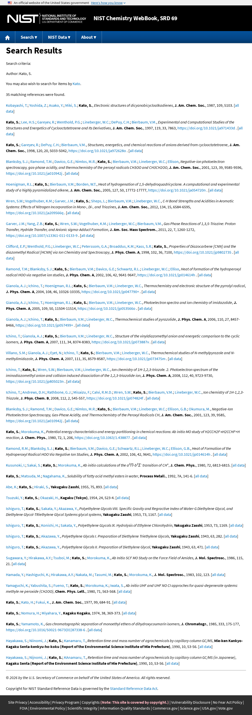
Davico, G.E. (64, 161)
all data (136, 150)
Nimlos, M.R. (85, 161)
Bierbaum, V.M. (144, 122)
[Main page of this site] (7, 37)
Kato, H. (27, 602)
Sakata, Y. (49, 508)
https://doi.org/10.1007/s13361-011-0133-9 (42, 235)
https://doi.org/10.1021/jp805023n (35, 381)
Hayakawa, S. (17, 640)
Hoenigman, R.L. (19, 184)
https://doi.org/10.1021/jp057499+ (44, 325)
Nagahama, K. (54, 475)
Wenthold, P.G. (69, 122)
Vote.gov (225, 708)
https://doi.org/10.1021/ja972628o (97, 150)
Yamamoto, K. (32, 623)
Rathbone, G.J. (59, 392)
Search (27, 37)
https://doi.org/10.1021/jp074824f (114, 398)
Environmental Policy (47, 708)
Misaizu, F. (81, 392)
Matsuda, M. (31, 475)
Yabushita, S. (41, 585)
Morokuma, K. (32, 431)
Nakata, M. (84, 574)
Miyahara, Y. (51, 612)
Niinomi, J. (38, 640)
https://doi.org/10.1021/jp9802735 (202, 252)
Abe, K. (11, 486)
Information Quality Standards (125, 708)
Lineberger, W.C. (96, 122)
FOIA (24, 708)
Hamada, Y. (15, 574)
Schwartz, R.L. (128, 268)
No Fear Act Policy (227, 702)
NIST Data (57, 37)
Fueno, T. (60, 585)
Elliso (174, 268)
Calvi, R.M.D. (102, 392)
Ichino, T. (35, 285)
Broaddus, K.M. (122, 246)
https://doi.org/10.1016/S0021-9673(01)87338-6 (45, 629)
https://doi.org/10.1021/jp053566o (106, 308)
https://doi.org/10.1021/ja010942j (34, 173)
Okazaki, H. (49, 497)
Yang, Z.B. (35, 223)
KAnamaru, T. (75, 657)
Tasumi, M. (103, 574)
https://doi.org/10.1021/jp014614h (166, 274)
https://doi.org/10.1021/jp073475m (136, 358)
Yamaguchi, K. (17, 585)
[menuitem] (7, 37)
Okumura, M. (199, 408)
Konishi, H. (50, 525)
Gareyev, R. (46, 122)
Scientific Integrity (82, 708)
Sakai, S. (34, 465)
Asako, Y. (56, 105)
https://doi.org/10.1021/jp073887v (120, 341)
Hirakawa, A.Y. (40, 557)
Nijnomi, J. (38, 657)
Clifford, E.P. (16, 246)
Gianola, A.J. (16, 285)
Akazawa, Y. (68, 508)
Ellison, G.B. (177, 408)
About (87, 37)
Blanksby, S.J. (17, 161)
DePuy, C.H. (120, 122)
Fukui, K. (43, 602)
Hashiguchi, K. (37, 574)
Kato (76, 83)
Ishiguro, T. (15, 508)
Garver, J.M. (64, 200)
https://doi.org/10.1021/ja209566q (34, 212)
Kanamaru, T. (75, 640)
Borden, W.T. (86, 184)
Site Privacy (17, 702)
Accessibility (40, 702)
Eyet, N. (56, 352)
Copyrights (91, 702)
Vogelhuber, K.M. (39, 200)
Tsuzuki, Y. (14, 497)
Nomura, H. (30, 612)
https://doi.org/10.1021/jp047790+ (110, 291)
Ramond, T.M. (41, 161)
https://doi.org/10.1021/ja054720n (177, 190)
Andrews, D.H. (34, 392)
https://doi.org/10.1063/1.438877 (102, 437)
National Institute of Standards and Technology (46, 18)
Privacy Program (65, 702)
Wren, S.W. (14, 200)
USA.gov (209, 708)
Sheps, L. (98, 200)
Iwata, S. (117, 585)
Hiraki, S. (41, 486)
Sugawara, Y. (16, 557)
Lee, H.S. (28, 122)
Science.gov (190, 708)
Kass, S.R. (144, 246)
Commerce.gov (165, 708)
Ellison (173, 161)
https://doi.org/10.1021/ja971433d (206, 127)
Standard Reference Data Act (133, 688)
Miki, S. (71, 105)
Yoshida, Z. (38, 105)
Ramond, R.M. (17, 448)
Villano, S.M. (16, 352)
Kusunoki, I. (15, 465)
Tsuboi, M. (61, 557)
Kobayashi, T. (17, 105)
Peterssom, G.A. (95, 246)
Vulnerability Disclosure (190, 702)
